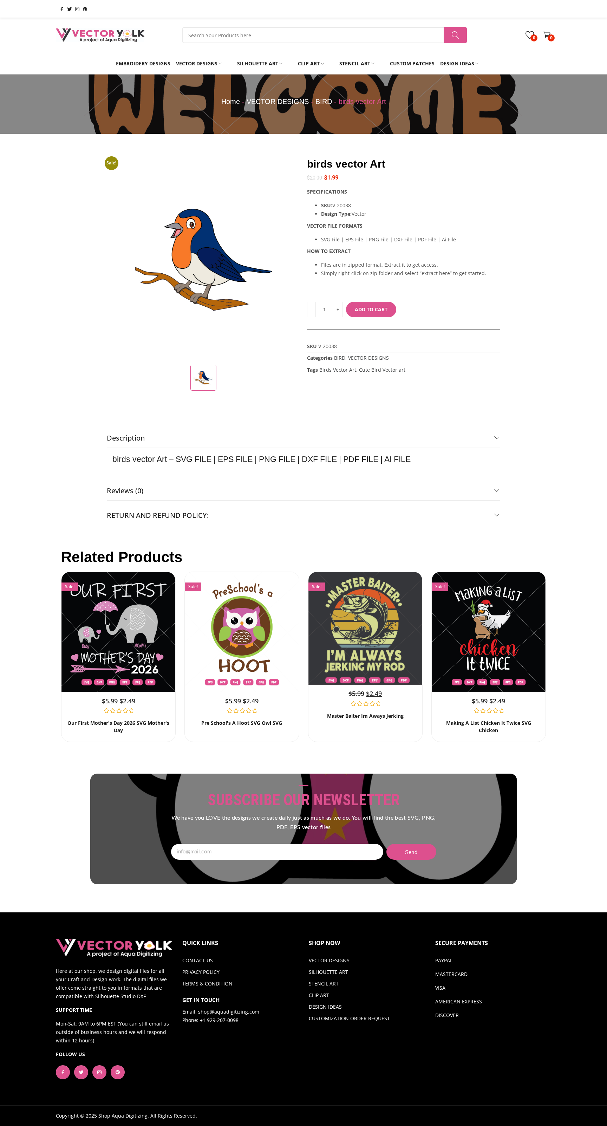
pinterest (82, 8)
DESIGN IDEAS (325, 1006)
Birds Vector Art (337, 369)
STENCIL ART (324, 983)
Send (411, 852)
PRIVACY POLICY (201, 972)
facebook (59, 8)
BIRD (323, 101)
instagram (74, 8)
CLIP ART (319, 995)
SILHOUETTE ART (328, 972)
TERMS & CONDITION (207, 983)
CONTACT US (197, 960)
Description (126, 438)
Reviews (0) (125, 490)
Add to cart (371, 309)
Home (230, 101)
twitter (67, 8)
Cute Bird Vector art (382, 369)
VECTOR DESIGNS (278, 101)
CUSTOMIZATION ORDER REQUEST (349, 1018)
